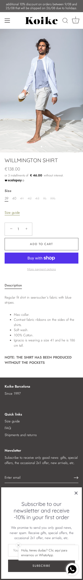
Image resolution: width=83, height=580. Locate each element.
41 (22, 198)
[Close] (76, 493)
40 (14, 198)
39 (6, 198)
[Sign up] (76, 477)
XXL (53, 198)
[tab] (16, 285)
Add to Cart (41, 244)
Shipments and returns (21, 434)
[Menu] (7, 21)
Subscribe (41, 566)
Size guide (12, 212)
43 (37, 198)
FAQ (8, 428)
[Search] (65, 21)
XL (45, 198)
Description (13, 285)
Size (8, 191)
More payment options (41, 269)
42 (30, 198)
